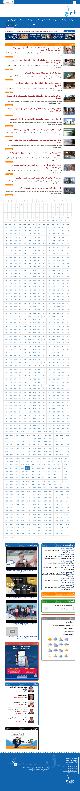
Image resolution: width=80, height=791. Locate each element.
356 (6, 280)
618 (53, 339)
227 (58, 247)
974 (15, 425)
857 (58, 395)
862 (15, 399)
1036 (6, 441)
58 (21, 211)
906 (25, 408)
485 (20, 310)
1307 (39, 514)
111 (39, 221)
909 (39, 408)
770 (44, 375)
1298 (56, 511)
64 (45, 211)
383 (68, 283)
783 (39, 379)
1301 (6, 514)
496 (6, 313)
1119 (64, 461)
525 (10, 319)
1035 (67, 438)
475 (39, 306)
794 (25, 382)
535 (58, 319)
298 (63, 263)
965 (39, 422)
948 (25, 418)
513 (20, 316)
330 (15, 273)
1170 (11, 478)
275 (20, 260)
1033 (56, 438)
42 (25, 207)
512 (15, 316)
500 (25, 313)
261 (20, 257)
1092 (50, 455)
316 (15, 270)
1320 (45, 517)
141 (49, 227)
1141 (49, 468)
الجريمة (56, 20)
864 (25, 399)
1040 (28, 441)
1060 (6, 448)
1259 (39, 501)
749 (10, 372)
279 (39, 260)
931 (10, 415)
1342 (34, 524)
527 (20, 319)
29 (41, 204)
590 (53, 333)
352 (53, 277)
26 (29, 204)
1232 (22, 494)
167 (39, 234)
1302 (11, 514)
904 (15, 408)
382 (63, 283)
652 (15, 349)
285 (68, 260)
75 (21, 214)
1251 (61, 497)
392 (44, 286)
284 (63, 260)
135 (20, 227)
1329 (28, 521)
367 (58, 280)
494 (63, 310)
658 (44, 349)
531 (39, 319)
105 (10, 221)
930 (6, 415)
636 (6, 346)
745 (58, 369)
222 (34, 247)
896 (44, 405)
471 (20, 306)
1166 (54, 474)
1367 (39, 530)
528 (25, 319)
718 (63, 362)
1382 (56, 534)
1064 (28, 448)
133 (10, 227)
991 (30, 428)
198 (53, 240)
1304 (22, 514)
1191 (59, 481)
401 (20, 290)
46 (41, 207)
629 (39, 343)
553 (10, 326)
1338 (11, 524)
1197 (27, 484)
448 (44, 300)
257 (68, 254)
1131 (59, 465)
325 (58, 270)
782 (34, 379)
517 (39, 316)
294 (44, 263)
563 (58, 326)
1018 (39, 435)
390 (34, 286)
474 (34, 306)
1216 (67, 488)
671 (39, 352)
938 (44, 415)
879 (30, 402)
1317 (28, 517)
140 (44, 227)
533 (49, 319)
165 (30, 234)
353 (58, 277)
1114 (37, 461)
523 (68, 316)
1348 (67, 524)
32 (53, 204)
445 (30, 300)
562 (53, 326)
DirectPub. (47, 770)
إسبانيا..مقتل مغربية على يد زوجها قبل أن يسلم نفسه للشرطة (58, 36)
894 (34, 405)
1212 (45, 488)
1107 (65, 458)
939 (49, 415)
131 (67, 224)
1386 (11, 537)
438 (63, 296)
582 (15, 333)
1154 (54, 471)
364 (44, 280)
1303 (17, 514)
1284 (45, 507)
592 (63, 333)
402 (25, 290)
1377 (28, 534)
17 (62, 201)
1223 (39, 491)
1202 (54, 484)
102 (63, 217)
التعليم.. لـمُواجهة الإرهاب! (19, 702)
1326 (11, 521)
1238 (56, 494)
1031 (45, 438)
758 (53, 372)
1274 (56, 504)
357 (10, 280)
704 (63, 359)
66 (53, 211)
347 (30, 277)
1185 (27, 481)
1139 (38, 468)
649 (68, 346)
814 (53, 385)
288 (15, 263)
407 (49, 290)
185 (58, 237)
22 (13, 204)
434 (44, 296)
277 (30, 260)
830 (63, 389)
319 (30, 270)
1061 (11, 448)
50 (57, 207)
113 (48, 221)
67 (57, 211)
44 (33, 207)
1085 (11, 455)
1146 (11, 471)
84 (57, 214)
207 (30, 244)
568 (15, 329)
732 (63, 366)
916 (6, 412)
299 (68, 263)
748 (6, 372)
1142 (54, 468)
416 (25, 293)
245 (10, 254)
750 (15, 372)
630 (44, 343)
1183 (16, 481)
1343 (39, 524)
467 (68, 303)
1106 (60, 458)
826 (44, 389)
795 (30, 382)
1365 (28, 530)
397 (68, 286)
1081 (56, 451)
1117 (53, 461)
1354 (34, 527)
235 (30, 250)
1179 (59, 478)
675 (58, 352)
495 (68, 310)
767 (30, 375)
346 (25, 277)
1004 (28, 432)
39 (13, 207)
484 (15, 310)
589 (49, 333)
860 (6, 399)
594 (6, 336)
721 (10, 366)
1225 (50, 491)
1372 (67, 530)
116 (62, 221)
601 (39, 336)
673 (49, 352)
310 (53, 267)
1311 (61, 514)
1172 (22, 478)
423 (58, 293)
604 (53, 336)
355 (68, 277)
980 (44, 425)
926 (53, 412)
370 (6, 283)
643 (39, 346)
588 (44, 333)
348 (34, 277)
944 (6, 418)
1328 (22, 521)
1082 (61, 451)
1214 (56, 488)
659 (49, 349)
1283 (39, 507)
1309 (50, 514)
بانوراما (29, 20)
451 (58, 300)
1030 (39, 438)
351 (49, 277)
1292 (22, 511)
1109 (11, 461)
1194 (11, 484)
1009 (56, 432)
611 (20, 339)
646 (53, 346)
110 (34, 221)
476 (44, 306)
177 (20, 237)
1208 (22, 488)
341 (68, 273)
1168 (65, 474)
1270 (34, 504)
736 (15, 369)
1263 (61, 501)
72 (9, 214)
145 (68, 227)
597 (20, 336)
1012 (6, 435)
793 (20, 382)
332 (25, 273)
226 (53, 247)
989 (20, 428)
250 (34, 254)
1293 (28, 511)
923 (39, 412)
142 (53, 227)
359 (20, 280)
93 (25, 217)
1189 (49, 481)
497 (10, 313)
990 (25, 428)
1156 (65, 471)
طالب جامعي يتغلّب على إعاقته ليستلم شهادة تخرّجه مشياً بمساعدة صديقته (22, 637)
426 (6, 296)
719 (68, 362)
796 (34, 382)
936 (34, 415)
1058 (61, 445)
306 (34, 267)
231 (10, 250)
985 (68, 425)
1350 (11, 527)
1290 (11, 511)
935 (30, 415)
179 (30, 237)
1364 (22, 530)
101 (58, 217)
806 (15, 385)
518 (44, 316)
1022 (61, 435)
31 (49, 204)
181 (39, 237)
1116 (48, 461)
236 (34, 250)
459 (30, 303)
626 (25, 343)
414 (15, 293)
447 (39, 300)
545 (39, 323)
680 (15, 356)
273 (10, 260)
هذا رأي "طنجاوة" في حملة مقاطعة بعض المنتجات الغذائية (21, 571)
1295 (39, 511)
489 (39, 310)
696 (25, 359)
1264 (67, 501)
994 (44, 428)
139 (39, 227)
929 (68, 412)
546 (44, 323)
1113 (32, 461)
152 (34, 230)
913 (58, 408)
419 (39, 293)
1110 (16, 461)
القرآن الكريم (69, 622)
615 (39, 339)
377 (39, 283)
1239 (61, 494)
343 (10, 277)
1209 (28, 488)
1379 (39, 534)
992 (34, 428)
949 (30, 418)
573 (39, 329)
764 (15, 375)
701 (49, 359)
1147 (16, 471)
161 (10, 234)
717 (58, 362)
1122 (11, 465)
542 (25, 323)
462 (44, 303)
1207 (17, 488)
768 (34, 375)
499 (20, 313)
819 (10, 389)
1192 (65, 481)
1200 (43, 484)
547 (49, 323)
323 (49, 270)
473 (30, 306)
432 (34, 296)
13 (46, 201)
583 (20, 333)
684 (34, 356)
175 (10, 237)
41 (21, 207)
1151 (38, 471)
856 (53, 395)
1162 (33, 474)
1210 (34, 488)
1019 (45, 435)
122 (24, 224)
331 (20, 273)
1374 (11, 534)
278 (34, 260)
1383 (61, 534)
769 (39, 375)
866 (34, 399)
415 (20, 293)
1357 (50, 527)
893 (30, 405)
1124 (22, 465)
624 (15, 343)
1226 (56, 491)
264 (34, 257)
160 (6, 234)
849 (20, 395)
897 (49, 405)
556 (25, 326)
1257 (28, 501)
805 (10, 385)
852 (34, 395)
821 (20, 389)
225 (49, 247)
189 (10, 240)
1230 (11, 494)
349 (39, 277)
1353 (28, 527)
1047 (67, 441)
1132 (65, 465)
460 (34, 303)
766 (25, 375)
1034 (61, 438)
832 (6, 392)
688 (53, 356)
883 (49, 402)
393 (49, 286)
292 (34, 263)
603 (49, 336)
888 (6, 405)
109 (30, 221)
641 (30, 346)
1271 (39, 504)
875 (10, 402)
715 (49, 362)
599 (30, 336)
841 (49, 392)
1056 (50, 445)
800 (53, 382)
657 (39, 349)
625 (20, 343)
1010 (61, 432)
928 (63, 412)
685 (39, 356)
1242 (11, 497)
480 (63, 306)
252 (44, 254)
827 (49, 389)
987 (10, 428)
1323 (61, 517)
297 (58, 263)
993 (39, 428)
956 (63, 418)
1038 (17, 441)
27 (33, 204)
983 (58, 425)
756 (44, 372)
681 (20, 356)
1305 (28, 514)
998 (63, 428)
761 (68, 372)
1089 (34, 455)
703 (58, 359)
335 (39, 273)
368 (63, 280)
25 (25, 204)
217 (10, 247)
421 (49, 293)
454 (6, 303)
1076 (28, 451)
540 (15, 323)
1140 (43, 468)
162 (15, 234)
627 (30, 343)
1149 (27, 471)
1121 (6, 465)
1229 (6, 494)
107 (20, 221)
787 (58, 379)
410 (63, 290)
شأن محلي (18, 25)
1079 (45, 451)
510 (6, 316)
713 (39, 362)
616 (44, 339)
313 (68, 267)
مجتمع (10, 25)
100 (54, 217)
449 (49, 300)
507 (58, 313)
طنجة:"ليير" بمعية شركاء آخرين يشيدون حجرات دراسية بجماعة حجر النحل (22, 623)
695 (20, 359)
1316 (22, 517)
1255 (17, 501)
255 (58, 254)
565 (68, 326)
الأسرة (37, 20)
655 (30, 349)
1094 (61, 455)
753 (30, 372)
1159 (16, 474)
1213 (50, 488)
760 (63, 372)
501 (30, 313)
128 (53, 224)
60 (29, 211)
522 (63, 316)
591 (58, 333)
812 (44, 385)
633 (58, 343)
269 (58, 257)
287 (10, 263)
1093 (56, 455)
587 (39, 333)
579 (68, 329)
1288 (67, 507)
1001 (11, 432)
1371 (61, 530)
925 (49, 412)
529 (30, 319)
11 (38, 201)
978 (34, 425)
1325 (6, 521)
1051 (22, 445)
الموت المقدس (22, 695)
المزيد (7, 545)
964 (34, 422)
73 (13, 214)
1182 (11, 481)
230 (6, 250)
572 (34, 329)
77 (29, 214)
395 (58, 286)
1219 (17, 491)
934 (25, 415)
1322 (56, 517)
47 (45, 207)
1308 (45, 514)
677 (68, 352)
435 (49, 296)
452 (63, 300)
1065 (34, 448)
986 (6, 428)
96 (37, 217)
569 (20, 329)
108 (25, 221)
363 (39, 280)
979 (39, 425)
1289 (6, 511)
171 (58, 234)
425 (68, 293)
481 (68, 306)
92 (21, 217)
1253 (6, 501)
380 (53, 283)
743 (49, 369)
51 (61, 207)
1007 (45, 432)
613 (29, 339)
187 (68, 237)
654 (25, 349)
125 (39, 224)
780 (25, 379)
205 (20, 244)
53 (69, 207)
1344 (45, 524)
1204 (66, 484)
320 (34, 270)
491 (49, 310)
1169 (6, 478)
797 (39, 382)
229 (68, 247)
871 (58, 399)
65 (49, 211)
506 (53, 313)
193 (30, 240)
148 (15, 230)
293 (39, 263)
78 (33, 214)
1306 (34, 514)
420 (44, 293)
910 (44, 408)
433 (39, 296)
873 (68, 399)
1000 (6, 432)
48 (49, 207)
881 (39, 402)
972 (6, 425)
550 (63, 323)
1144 (65, 468)
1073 (11, 451)
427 (10, 296)
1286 (56, 507)
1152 (43, 471)
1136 (22, 468)
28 (37, 204)
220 (25, 247)
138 (34, 227)
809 (30, 385)
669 (30, 352)
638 (15, 346)
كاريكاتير (35, 729)
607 (68, 336)
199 (58, 240)
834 (15, 392)
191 (20, 240)
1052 (28, 445)
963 (30, 422)
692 (6, 359)
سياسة (27, 25)
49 (53, 207)
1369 (50, 530)
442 (15, 300)
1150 (33, 471)
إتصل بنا (14, 758)
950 (34, 418)
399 (10, 290)
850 (25, 395)
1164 (43, 474)
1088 (28, 455)
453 (68, 300)
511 (10, 316)
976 (25, 425)
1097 (11, 458)
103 (68, 217)
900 (63, 405)
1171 (16, 478)
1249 (50, 497)
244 (6, 254)
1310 (56, 514)
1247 (39, 497)
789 (68, 379)
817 (68, 385)
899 (58, 405)
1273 (50, 504)
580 (6, 333)
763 (10, 375)
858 (63, 395)
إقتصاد (63, 20)
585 (30, 333)
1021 (56, 435)
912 (53, 408)
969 (58, 422)
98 (45, 217)
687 (49, 356)
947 (20, 418)
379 (49, 283)
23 (17, 204)
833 (10, 392)
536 (63, 319)
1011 (67, 432)
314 (6, 270)
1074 (17, 451)
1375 (17, 534)
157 (58, 230)
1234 (34, 494)
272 (6, 260)
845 (68, 392)
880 (34, 402)
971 (68, 422)
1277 (6, 507)
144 (63, 227)
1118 (58, 461)
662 (63, 349)
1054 (39, 445)
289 (20, 263)
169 (49, 234)
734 (6, 369)
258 (6, 257)
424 (63, 293)
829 (58, 389)
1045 (56, 441)
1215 (61, 488)
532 (44, 319)
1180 (65, 478)
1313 (6, 517)
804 (6, 385)
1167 (59, 474)
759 (58, 372)
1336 (67, 521)
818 (6, 389)
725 (30, 366)
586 (34, 333)
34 (61, 204)
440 (6, 300)
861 (10, 399)
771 (49, 375)
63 (41, 211)
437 (58, 296)
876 (15, 402)
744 (53, 369)
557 (30, 326)
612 (25, 339)
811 (39, 385)
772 (53, 375)
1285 (50, 507)
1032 (50, 438)
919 (20, 412)
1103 (44, 458)
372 (15, 283)
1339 (17, 524)
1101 (33, 458)
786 (53, 379)
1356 (45, 527)
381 (58, 283)
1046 (61, 441)
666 (15, 352)
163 (20, 234)
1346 (56, 524)
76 (25, 214)
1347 (61, 524)
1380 (45, 534)
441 (10, 300)
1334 (56, 521)
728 (44, 366)
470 (15, 306)
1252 (67, 497)
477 (49, 306)
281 (49, 260)
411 (68, 290)
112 (43, 221)
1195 (16, 484)
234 (25, 250)
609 (10, 339)
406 (44, 290)
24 (21, 204)
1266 (11, 504)
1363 (17, 530)
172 (63, 234)
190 (15, 240)
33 (57, 204)
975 (20, 425)
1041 (34, 441)
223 (39, 247)
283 (58, 260)
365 (49, 280)
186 (63, 237)
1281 (28, 507)
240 (53, 250)
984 (63, 425)
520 (53, 316)
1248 (45, 497)
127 (48, 224)
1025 (11, 438)
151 (30, 230)
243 (68, 250)
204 (15, 244)
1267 (17, 504)
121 (20, 224)
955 (58, 418)
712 (34, 362)
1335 (61, 521)
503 (39, 313)
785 (49, 379)
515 (29, 316)
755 (39, 372)
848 (15, 395)
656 (34, 349)
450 (53, 300)
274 (15, 260)
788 (63, 379)
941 (58, 415)
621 (68, 339)
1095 (67, 455)
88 (5, 217)
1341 (28, 524)
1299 (61, 511)
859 (68, 395)
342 (6, 277)
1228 (67, 491)
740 (34, 369)
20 (5, 204)
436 (53, 296)
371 (10, 283)
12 (42, 201)
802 (63, 382)
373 (20, 283)
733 (68, 366)
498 (15, 313)
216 (6, 247)
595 (10, 336)
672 (44, 352)
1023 (67, 435)
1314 (11, 517)
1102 (39, 458)
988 (15, 428)
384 (6, 286)
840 (44, 392)
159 (68, 230)
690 (63, 356)
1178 (54, 478)
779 (20, 379)
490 (44, 310)
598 (25, 336)
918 (15, 412)
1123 (16, 465)
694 (15, 359)
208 (34, 244)
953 (49, 418)
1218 (11, 491)
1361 (6, 530)
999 (68, 428)
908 (34, 408)
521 (58, 316)
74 (17, 214)
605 (58, 336)
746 (63, 369)
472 (25, 306)
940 (53, 415)
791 (10, 382)
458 (25, 303)
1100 (28, 458)
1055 (45, 445)
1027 (22, 438)
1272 (45, 504)
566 (6, 329)
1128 (43, 465)
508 (63, 313)
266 (44, 257)
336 (44, 273)
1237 (50, 494)
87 (69, 214)
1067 (45, 448)
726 (34, 366)
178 (25, 237)
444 (25, 300)
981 (49, 425)
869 (49, 399)
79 (37, 214)
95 (33, 217)
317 (20, 270)
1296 (45, 511)
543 (30, 323)
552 (6, 326)
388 (25, 286)
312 (63, 267)
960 (15, 422)
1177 (49, 478)
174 (6, 237)
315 (10, 270)
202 (6, 244)
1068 (50, 448)
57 (17, 211)
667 (20, 352)
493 (58, 310)
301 (10, 267)
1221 (28, 491)
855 (49, 395)
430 (25, 296)
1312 (67, 514)
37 (5, 207)
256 (63, 254)
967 (49, 422)
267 (49, 257)
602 (44, 336)
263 (30, 257)
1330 (34, 521)
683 (30, 356)
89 (9, 217)
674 (53, 352)
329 (10, 273)
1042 (39, 441)
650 (6, 349)
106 (15, 221)
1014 (17, 435)
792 (15, 382)
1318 (34, 517)
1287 (61, 507)
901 (68, 405)
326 (63, 270)
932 (15, 415)
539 (10, 323)
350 (44, 277)
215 (68, 244)
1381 (50, 534)
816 (63, 385)
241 (58, 250)
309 (49, 267)
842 (53, 392)
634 (63, 343)
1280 (22, 507)
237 (39, 250)
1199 (38, 484)
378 (44, 283)
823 (30, 389)
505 (49, 313)
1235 (39, 494)
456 (15, 303)
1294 (34, 511)
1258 (34, 501)
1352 (22, 527)
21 (9, 204)
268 (53, 257)
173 (68, 234)
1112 (27, 461)
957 (68, 418)
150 (25, 230)
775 (68, 375)
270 (63, 257)
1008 (50, 432)
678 (6, 356)
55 (9, 211)
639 (20, 346)
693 (10, 359)
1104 (49, 458)
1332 (45, 521)
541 (20, 323)
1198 (33, 484)
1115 (43, 461)
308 (44, 267)
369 (68, 280)
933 (20, 415)
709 (20, 362)
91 (17, 217)
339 (58, 273)
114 (53, 221)
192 (25, 240)
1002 (17, 432)
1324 (67, 517)
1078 (39, 451)
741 (39, 369)
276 (25, 260)
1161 (27, 474)
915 (68, 408)
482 (6, 310)
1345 (50, 524)
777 (10, 379)
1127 (38, 465)
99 (49, 217)
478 (53, 306)
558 (34, 326)
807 (20, 385)
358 (15, 280)
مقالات (35, 684)
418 (34, 293)
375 (30, 283)
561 (49, 326)
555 (20, 326)
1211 (39, 488)
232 (15, 250)
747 (68, 369)
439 (68, 296)
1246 (34, 497)
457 (20, 303)
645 (49, 346)
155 (49, 230)
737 (20, 369)
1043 (45, 441)
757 (49, 372)
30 (45, 204)
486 (25, 310)
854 (44, 395)
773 (58, 375)
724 (25, 366)
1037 (11, 441)
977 (30, 425)
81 (45, 214)
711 (30, 362)
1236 (45, 494)
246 (15, 254)
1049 (11, 445)
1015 (22, 435)
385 (10, 286)
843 (58, 392)
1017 (34, 435)
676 (63, 352)
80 (41, 214)
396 (63, 286)
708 (15, 362)
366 (53, 280)
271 (68, 257)
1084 (6, 455)
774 (63, 375)
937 (39, 415)
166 (34, 234)
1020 (50, 435)
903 (10, 408)
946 (15, 418)
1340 (22, 524)
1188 (43, 481)
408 (53, 290)
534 (53, 319)
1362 (11, 530)
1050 (17, 445)
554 (15, 326)
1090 (39, 455)
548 (53, 323)
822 (25, 389)
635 (68, 343)
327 (68, 270)
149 (20, 230)
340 (63, 273)
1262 (56, 501)
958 (6, 422)
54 (5, 211)
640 (25, 346)
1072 (6, 451)
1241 (6, 497)
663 (68, 349)
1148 (22, 471)
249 (30, 254)
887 (68, 402)
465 (58, 303)
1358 (56, 527)
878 (25, 402)
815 (58, 385)
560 (44, 326)
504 (44, 313)
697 (30, 359)
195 (39, 240)
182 (44, 237)
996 (53, 428)
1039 (22, 441)
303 (20, 267)
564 (63, 326)
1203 (60, 484)
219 (20, 247)
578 (63, 329)
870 (53, 399)
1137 (27, 468)
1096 (6, 458)
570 (25, 329)
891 (20, 405)
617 (49, 339)
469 (10, 306)
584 (25, 333)
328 (6, 273)
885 (58, 402)
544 (34, 323)
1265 (6, 504)
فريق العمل (12, 20)
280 (44, 260)
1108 (6, 461)
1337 (6, 524)
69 (65, 211)
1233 (28, 494)
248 (25, 254)
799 (49, 382)
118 (6, 224)
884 (53, 402)
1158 (11, 474)
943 (68, 415)
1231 (17, 494)
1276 (67, 504)
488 (34, 310)
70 (69, 211)
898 (53, 405)
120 (15, 224)
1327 (17, 521)
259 (10, 257)
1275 (61, 504)
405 (39, 290)
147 (10, 230)
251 (39, 254)
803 (68, 382)
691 (68, 356)
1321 (50, 517)
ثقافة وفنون (46, 20)
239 (49, 250)
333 (30, 273)
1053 (34, 445)
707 (10, 362)
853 (39, 395)
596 (15, 336)
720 (6, 366)
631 (49, 343)
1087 (22, 455)
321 (39, 270)
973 (10, 425)
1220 (22, 491)
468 (6, 306)
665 (10, 352)
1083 (67, 451)
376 (34, 283)
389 (30, 286)
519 (49, 316)
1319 (39, 517)
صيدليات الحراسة (68, 631)
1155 (59, 471)
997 (58, 428)
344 (15, 277)
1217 (6, 491)
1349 (6, 527)
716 (53, 362)
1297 (50, 511)
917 (10, 412)
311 (58, 267)
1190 (54, 481)
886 (63, 402)
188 (6, 240)
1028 (28, 438)
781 (30, 379)
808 (25, 385)
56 (13, 211)
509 (68, 313)
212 (53, 244)
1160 (22, 474)
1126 (33, 465)
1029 (34, 438)
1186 (33, 481)
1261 (50, 501)
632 (53, 343)
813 (49, 385)
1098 (17, 458)
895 (39, 405)
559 (39, 326)
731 (58, 366)
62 (37, 211)
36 (69, 204)
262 (25, 257)
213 (58, 244)
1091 (45, 455)
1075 (22, 451)
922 (34, 412)
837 (30, 392)
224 (44, 247)
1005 (34, 432)
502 (34, 313)
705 (68, 359)
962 (25, 422)
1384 (67, 534)
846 (6, 395)
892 (25, 405)
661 (58, 349)
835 (20, 392)
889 (10, 405)
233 (20, 250)
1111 (22, 461)
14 (50, 201)
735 (10, 369)
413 (10, 293)
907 (30, 408)
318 (25, 270)
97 (41, 217)
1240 (67, 494)
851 (30, 395)
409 (58, 290)
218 (15, 247)
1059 (67, 445)
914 (63, 408)
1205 (6, 488)
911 (49, 408)
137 (30, 227)
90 (13, 217)
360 (25, 280)
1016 (28, 435)
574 (44, 329)
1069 (56, 448)
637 (10, 346)
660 (53, 349)
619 (58, 339)
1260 (45, 501)
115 (57, 221)
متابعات (21, 20)
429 (20, 296)
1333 (50, 521)
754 (34, 372)
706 (6, 362)
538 (6, 323)
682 (25, 356)
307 (39, 267)
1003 (22, 432)
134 (15, 227)
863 (20, 399)
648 (63, 346)
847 (10, 395)
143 (58, 227)
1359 (61, 527)
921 (30, 412)
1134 (11, 468)
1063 (22, 448)
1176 (43, 478)
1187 (38, 481)
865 (30, 399)
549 (58, 323)
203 (10, 244)
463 (49, 303)
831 (68, 389)
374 (25, 283)
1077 (34, 451)
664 (6, 352)
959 (10, 422)
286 (6, 263)
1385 (6, 537)
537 (68, 319)
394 (53, 286)
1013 (11, 435)
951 (39, 418)
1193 (6, 484)
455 (10, 303)
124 (34, 224)
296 (53, 263)
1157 (6, 474)
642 (34, 346)
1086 (17, 455)
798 (44, 382)
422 (53, 293)
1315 (17, 517)
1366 (34, 530)
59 (25, 211)
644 (44, 346)
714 (44, 362)
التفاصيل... (9, 56)
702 (53, 359)
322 (44, 270)
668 (25, 352)
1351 (17, 527)
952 (44, 418)
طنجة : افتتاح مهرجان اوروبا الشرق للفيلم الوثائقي (21, 597)
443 (20, 300)
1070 (61, 448)
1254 (11, 501)
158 (63, 230)
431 (30, 296)
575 (49, 329)
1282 (34, 507)
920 (25, 412)
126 (44, 224)
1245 (28, 497)
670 (34, 352)
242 (63, 250)
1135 (16, 468)
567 (10, 329)
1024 (6, 438)
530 (34, 319)
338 (53, 273)
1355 (39, 527)
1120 (69, 461)
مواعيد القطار (69, 628)
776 (6, 379)
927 (58, 412)
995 (49, 428)
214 (63, 244)
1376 (22, 534)
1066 (39, 448)
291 (30, 263)
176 (15, 237)
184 (53, 237)
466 (63, 303)
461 (39, 303)
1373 (6, 534)
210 (44, 244)
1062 (17, 448)
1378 (34, 534)
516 (34, 316)
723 (20, 366)
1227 (61, 491)
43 (29, 207)
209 (39, 244)
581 (10, 333)
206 (25, 244)
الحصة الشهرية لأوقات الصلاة (63, 625)
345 (20, 277)
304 (25, 267)
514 (25, 316)
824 (34, 389)
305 (30, 267)
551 (68, 323)
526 (15, 319)
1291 (17, 511)
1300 (67, 511)
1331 (39, 521)
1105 (55, 458)
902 (6, 408)
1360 (67, 527)
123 (29, 224)
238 (44, 250)
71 (5, 214)
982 (53, 425)
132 (6, 227)
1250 (56, 497)
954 (53, 418)
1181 (6, 481)
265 (39, 257)
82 (49, 214)
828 (53, 389)
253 (49, 254)
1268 (22, 504)
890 (15, 405)
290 (25, 263)
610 (15, 339)
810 (34, 385)
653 (20, 349)
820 (15, 389)
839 (39, 392)
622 (6, 343)
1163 (38, 474)
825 (39, 389)
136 (25, 227)
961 (20, 422)
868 (44, 399)
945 (10, 418)
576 (53, 329)
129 (58, 224)
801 (58, 382)
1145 (6, 471)
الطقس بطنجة (68, 634)
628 (34, 343)
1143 (59, 468)
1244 (22, 497)
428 (15, 296)
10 (34, 201)
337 (49, 273)
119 (10, 224)
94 (29, 217)
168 (44, 234)
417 (30, 293)
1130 (54, 465)
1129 (49, 465)
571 (30, 329)
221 (30, 247)
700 (44, 359)
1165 (49, 474)
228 (63, 247)
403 (30, 290)
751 (20, 372)
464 (53, 303)
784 (44, 379)
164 (25, 234)
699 (39, 359)
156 (53, 230)
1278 (11, 507)
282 (53, 260)
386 (15, 286)
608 (6, 339)
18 (66, 201)
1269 (28, 504)
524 (6, 319)
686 (44, 356)
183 (49, 237)
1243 (17, 497)
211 (49, 244)
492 (53, 310)
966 (44, 422)
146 (6, 230)
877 (20, 402)
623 (10, 343)
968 (53, 422)
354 (63, 277)
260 (15, 257)
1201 (49, 484)
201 (68, 240)
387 (20, 286)
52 (65, 207)
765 (20, 375)
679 (10, 356)
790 (6, 382)
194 (34, 240)
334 (34, 273)
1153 (49, 471)
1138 (33, 468)
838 (34, 392)
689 (58, 356)
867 (39, 399)
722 (15, 366)
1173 (27, 478)
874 (6, 402)
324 (53, 270)
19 (70, 201)
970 (63, 422)
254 (53, 254)
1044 (50, 441)
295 (49, 263)
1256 (22, 501)
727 (39, 366)
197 (49, 240)
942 (63, 415)
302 (15, 267)
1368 (45, 530)
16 (58, 201)
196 (44, 240)
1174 (33, 478)
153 (39, 230)
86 (65, 214)
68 (61, 211)
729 (49, 366)
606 (63, 336)
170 (53, 234)
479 (58, 306)
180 (34, 237)
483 (10, 310)
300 (6, 267)
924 (44, 412)
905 (20, 408)
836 (25, 392)
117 (66, 221)
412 (6, 293)
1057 (56, 445)
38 (9, 207)
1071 (67, 448)
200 (63, 240)
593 (68, 333)
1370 (56, 530)
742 (44, 369)
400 (15, 290)
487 (30, 310)
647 (58, 346)
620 (63, 339)
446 (34, 300)
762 (6, 375)
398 (6, 290)
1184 (22, 481)
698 (34, 359)
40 (17, 207)
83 (53, 214)
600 (34, 336)
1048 (6, 445)
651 (10, 349)
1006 (39, 432)
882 (44, 402)
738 (25, 369)
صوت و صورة (33, 545)
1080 (50, 451)
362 (34, 280)
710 (25, 362)
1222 (34, 491)
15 (54, 201)
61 (33, 211)
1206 (11, 488)
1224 (45, 491)
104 (6, 221)
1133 (6, 468)
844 (63, 392)
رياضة (71, 20)
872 (63, 399)
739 (30, 369)
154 (44, 230)
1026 (17, 438)
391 (39, 286)
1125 (27, 465)
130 (63, 224)
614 (34, 339)
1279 (17, 507)
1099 (22, 458)
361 (30, 280)
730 (53, 366)
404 (34, 290)
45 (37, 207)
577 (58, 329)
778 (15, 379)
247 (20, 254)
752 (25, 372)
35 (65, 204)
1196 (22, 484)
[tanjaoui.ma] (70, 11)
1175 (38, 478)
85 (61, 214)
